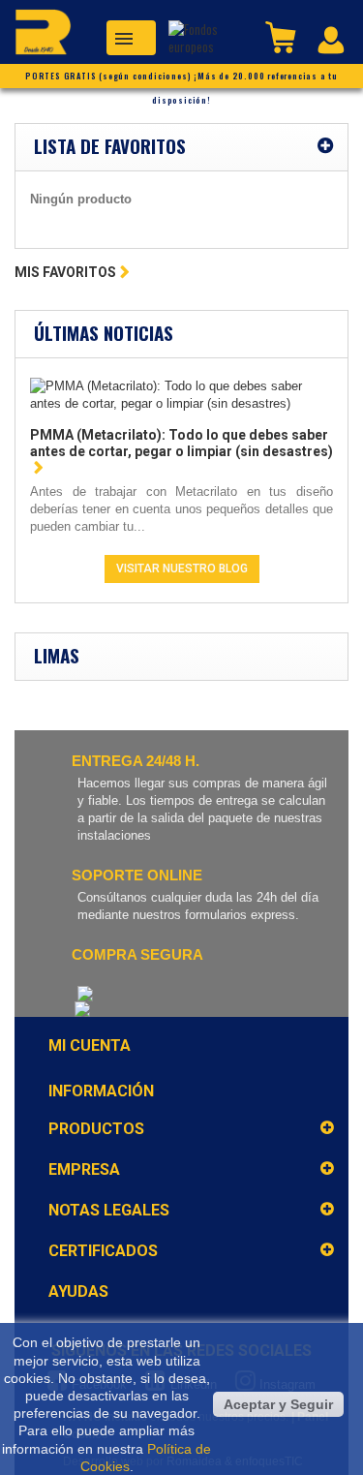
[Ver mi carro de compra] (282, 36)
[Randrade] (36, 35)
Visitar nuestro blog (182, 568)
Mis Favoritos (65, 272)
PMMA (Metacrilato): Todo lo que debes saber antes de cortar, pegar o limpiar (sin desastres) (181, 443)
